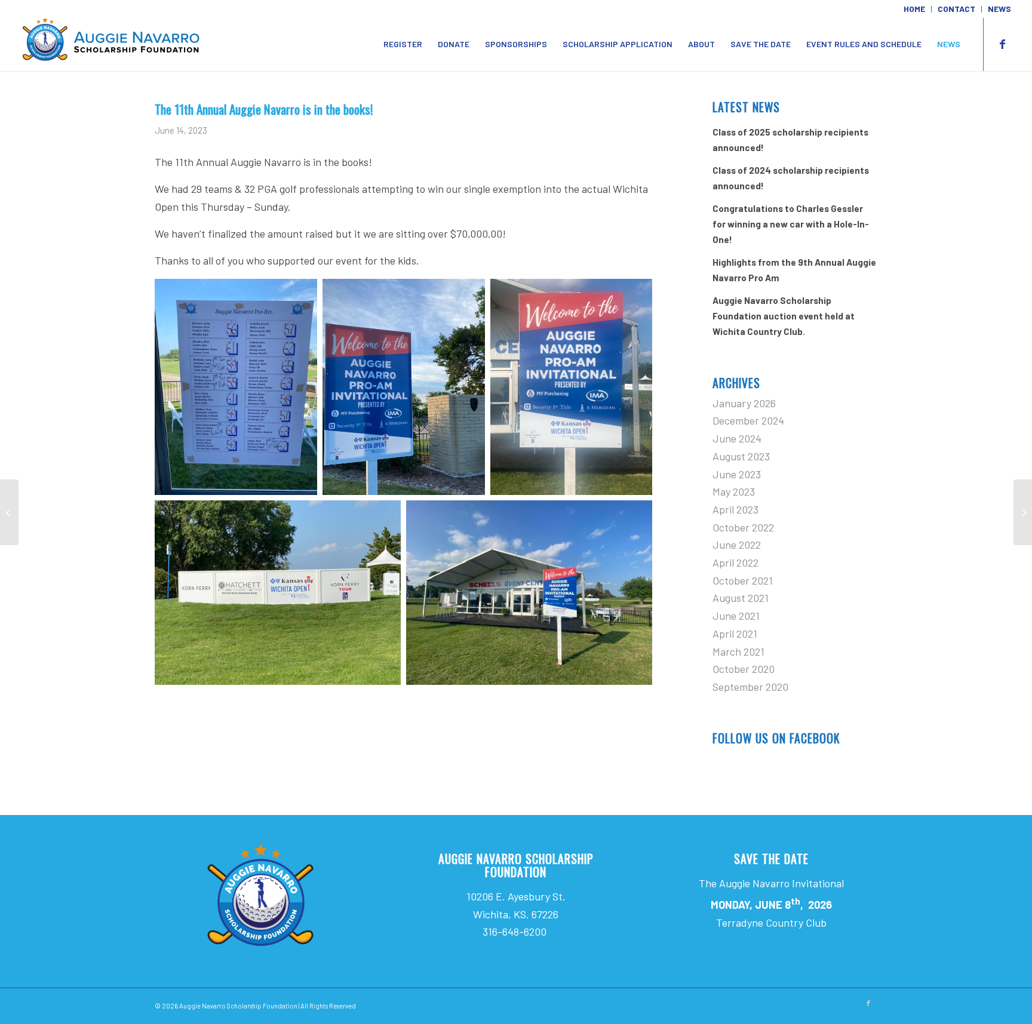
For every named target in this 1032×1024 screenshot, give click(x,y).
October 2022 (743, 527)
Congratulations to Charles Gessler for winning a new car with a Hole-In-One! (790, 224)
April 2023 (735, 509)
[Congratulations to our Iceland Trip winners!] (9, 512)
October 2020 (743, 668)
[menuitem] (915, 9)
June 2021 (736, 615)
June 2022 (736, 544)
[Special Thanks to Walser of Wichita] (1022, 512)
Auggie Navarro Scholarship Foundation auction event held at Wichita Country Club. (783, 316)
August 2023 (741, 456)
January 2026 (744, 403)
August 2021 (740, 597)
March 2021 (738, 651)
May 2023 (733, 491)
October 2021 (742, 580)
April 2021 (734, 633)
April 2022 (735, 562)
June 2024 (736, 438)
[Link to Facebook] (1002, 44)
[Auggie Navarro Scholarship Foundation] (110, 44)
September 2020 (750, 686)
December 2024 (748, 420)
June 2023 (736, 474)
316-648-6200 (516, 931)
